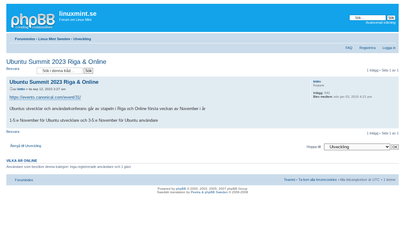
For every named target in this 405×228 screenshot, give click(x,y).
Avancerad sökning (381, 22)
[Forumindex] (33, 20)
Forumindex (25, 39)
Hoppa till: (314, 147)
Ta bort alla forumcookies (317, 180)
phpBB (181, 188)
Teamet (289, 180)
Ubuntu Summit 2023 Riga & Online (56, 61)
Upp (394, 125)
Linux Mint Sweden (54, 39)
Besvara (12, 69)
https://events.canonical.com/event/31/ (45, 97)
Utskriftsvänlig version (381, 37)
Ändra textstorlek (391, 37)
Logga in (389, 48)
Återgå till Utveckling (25, 146)
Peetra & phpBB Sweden (209, 192)
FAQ (349, 48)
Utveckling (82, 39)
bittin (21, 89)
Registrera (367, 48)
